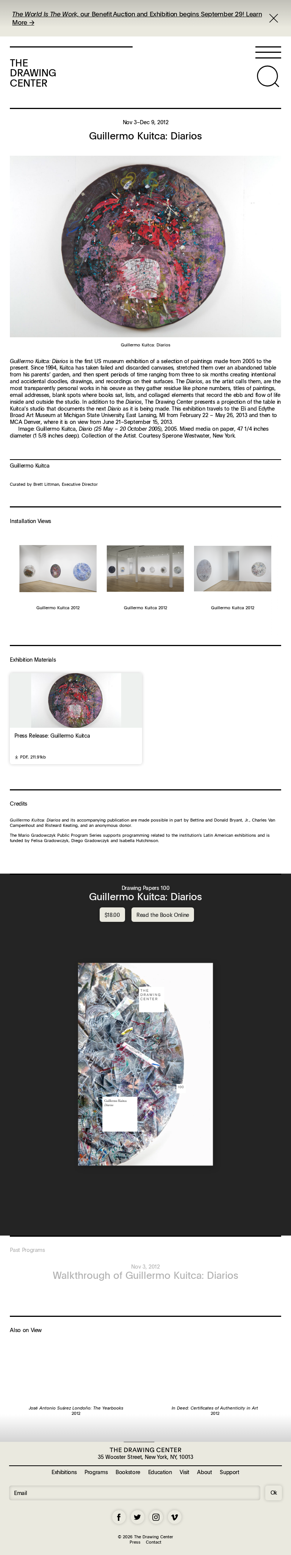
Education (160, 1472)
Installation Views (30, 521)
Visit (184, 1472)
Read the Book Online (162, 914)
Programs (96, 1472)
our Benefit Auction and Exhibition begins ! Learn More (137, 18)
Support (229, 1472)
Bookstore (128, 1472)
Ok (274, 1492)
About (204, 1472)
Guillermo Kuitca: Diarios (145, 896)
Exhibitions (64, 1472)
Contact (153, 1542)
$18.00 (112, 914)
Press (135, 1542)
